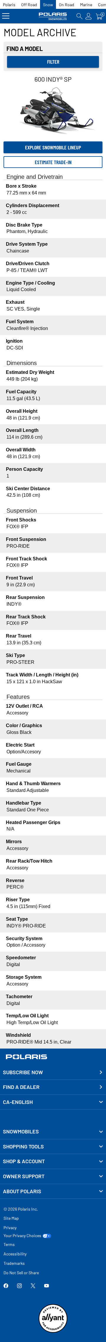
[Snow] (53, 16)
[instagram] (19, 1286)
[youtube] (46, 1286)
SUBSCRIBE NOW (23, 1072)
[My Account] (88, 16)
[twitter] (33, 1286)
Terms (9, 1244)
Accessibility (15, 1253)
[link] (53, 1131)
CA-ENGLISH (18, 1102)
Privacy (10, 1227)
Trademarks (14, 1263)
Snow (48, 4)
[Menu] (5, 16)
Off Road (29, 4)
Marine (86, 4)
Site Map (11, 1218)
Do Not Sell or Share (21, 1272)
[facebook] (6, 1286)
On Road (66, 4)
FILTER (53, 61)
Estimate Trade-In (53, 162)
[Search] (79, 16)
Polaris (9, 4)
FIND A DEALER (21, 1087)
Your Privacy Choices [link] (22, 1235)
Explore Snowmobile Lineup (53, 147)
